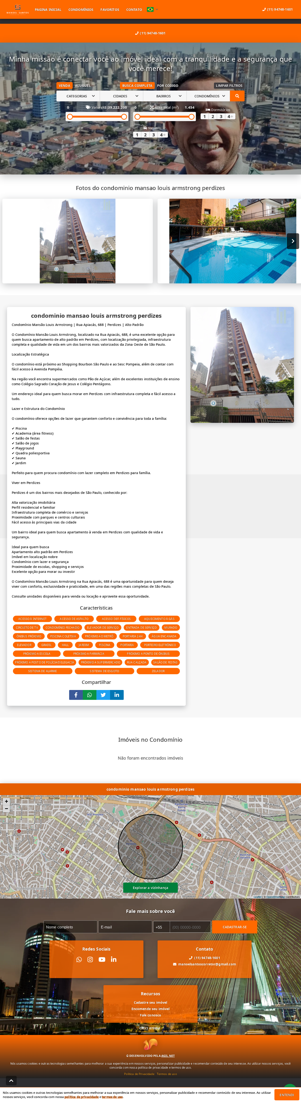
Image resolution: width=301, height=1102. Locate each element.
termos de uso (112, 1097)
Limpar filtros (229, 85)
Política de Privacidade (139, 1074)
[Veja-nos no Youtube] (102, 959)
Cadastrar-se (235, 927)
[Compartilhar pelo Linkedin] (117, 695)
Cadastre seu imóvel (150, 1002)
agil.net (168, 1056)
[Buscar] (237, 96)
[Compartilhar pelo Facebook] (76, 695)
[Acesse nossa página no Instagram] (90, 959)
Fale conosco (150, 1015)
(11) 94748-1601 (153, 33)
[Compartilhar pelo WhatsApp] (89, 695)
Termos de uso (167, 1074)
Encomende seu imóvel (150, 1009)
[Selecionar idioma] (152, 9)
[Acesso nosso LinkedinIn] (113, 959)
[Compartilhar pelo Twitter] (103, 695)
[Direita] (293, 241)
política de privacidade (81, 1097)
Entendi (287, 1095)
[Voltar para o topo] (11, 1080)
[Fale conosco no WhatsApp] (79, 959)
